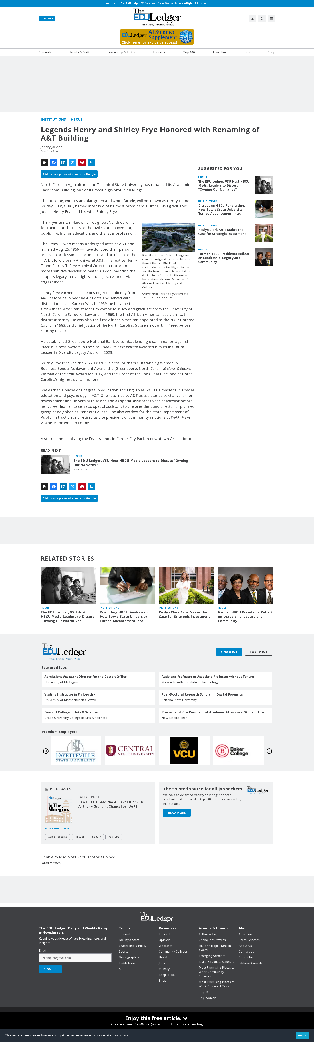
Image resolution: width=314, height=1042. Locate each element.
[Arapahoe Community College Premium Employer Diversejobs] (130, 750)
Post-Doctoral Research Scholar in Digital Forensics (202, 694)
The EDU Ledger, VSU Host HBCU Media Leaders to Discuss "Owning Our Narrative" (130, 463)
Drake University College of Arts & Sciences (75, 718)
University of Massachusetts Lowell (70, 700)
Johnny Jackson (51, 147)
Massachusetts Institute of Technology (190, 682)
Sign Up (50, 969)
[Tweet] (72, 162)
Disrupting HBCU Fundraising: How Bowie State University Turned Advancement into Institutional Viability (221, 210)
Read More (177, 813)
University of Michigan (61, 682)
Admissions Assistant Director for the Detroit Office (85, 677)
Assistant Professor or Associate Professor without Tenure (208, 677)
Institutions (53, 119)
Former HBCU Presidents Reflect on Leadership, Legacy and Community (223, 258)
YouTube (113, 836)
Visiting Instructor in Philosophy (69, 694)
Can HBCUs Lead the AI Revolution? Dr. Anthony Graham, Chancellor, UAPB (111, 804)
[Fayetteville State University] (184, 750)
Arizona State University (179, 700)
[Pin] (82, 162)
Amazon (80, 836)
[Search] (262, 18)
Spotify (96, 836)
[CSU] (76, 750)
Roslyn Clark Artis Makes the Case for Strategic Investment (222, 232)
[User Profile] (252, 18)
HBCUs (77, 119)
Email (42, 950)
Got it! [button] (302, 1035)
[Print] (44, 162)
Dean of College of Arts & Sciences (71, 712)
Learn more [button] (121, 1035)
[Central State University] (238, 750)
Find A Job (229, 652)
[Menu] (271, 18)
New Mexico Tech (174, 718)
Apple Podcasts (57, 836)
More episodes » (57, 828)
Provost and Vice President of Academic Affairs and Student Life (213, 712)
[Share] (53, 162)
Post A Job (259, 652)
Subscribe (46, 18)
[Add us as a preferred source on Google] (91, 162)
